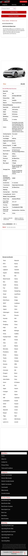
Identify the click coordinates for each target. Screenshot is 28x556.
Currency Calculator (14, 16)
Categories (4, 4)
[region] (14, 49)
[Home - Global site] (5, 2)
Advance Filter (14, 12)
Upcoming (14, 4)
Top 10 (23, 4)
